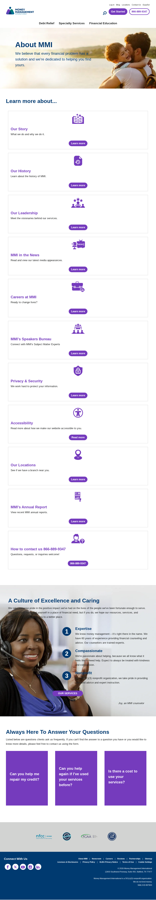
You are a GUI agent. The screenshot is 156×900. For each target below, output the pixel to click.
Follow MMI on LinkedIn (38, 867)
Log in (111, 5)
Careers (110, 859)
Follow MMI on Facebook (8, 867)
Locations (126, 5)
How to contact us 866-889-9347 (39, 549)
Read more (78, 437)
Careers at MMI (24, 297)
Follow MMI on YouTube (23, 867)
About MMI (84, 859)
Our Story (19, 129)
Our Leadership (24, 213)
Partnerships (135, 859)
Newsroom (97, 859)
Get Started (115, 11)
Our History (21, 171)
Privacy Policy (89, 862)
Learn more (78, 143)
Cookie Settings (145, 862)
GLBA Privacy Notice (109, 862)
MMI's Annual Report (28, 507)
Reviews (121, 859)
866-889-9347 (138, 11)
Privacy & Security (26, 381)
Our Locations (22, 465)
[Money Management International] (20, 10)
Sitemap (148, 859)
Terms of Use (128, 862)
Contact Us (136, 5)
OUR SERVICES (67, 693)
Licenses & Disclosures (69, 862)
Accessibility (21, 423)
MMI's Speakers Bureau (30, 339)
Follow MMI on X (15, 867)
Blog (118, 5)
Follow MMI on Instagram (31, 867)
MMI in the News (25, 255)
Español (146, 5)
